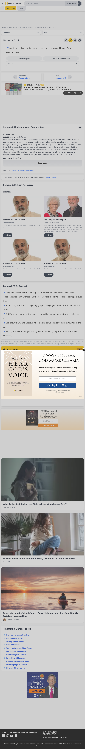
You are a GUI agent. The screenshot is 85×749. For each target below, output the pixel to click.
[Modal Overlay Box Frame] (42, 374)
